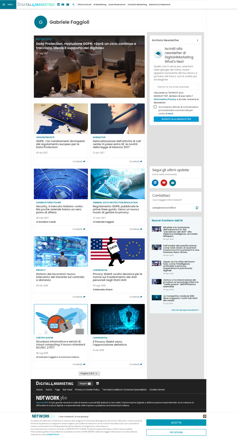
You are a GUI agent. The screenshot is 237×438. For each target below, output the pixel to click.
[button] (8, 4)
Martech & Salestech (159, 4)
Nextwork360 (42, 402)
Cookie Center (157, 389)
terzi (170, 113)
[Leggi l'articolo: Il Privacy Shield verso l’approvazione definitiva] (118, 336)
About (39, 389)
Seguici (84, 383)
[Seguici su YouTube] (164, 183)
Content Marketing (137, 4)
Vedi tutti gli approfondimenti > (185, 310)
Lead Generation (116, 4)
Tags (57, 389)
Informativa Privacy (165, 99)
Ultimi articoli (84, 4)
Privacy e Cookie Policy (87, 389)
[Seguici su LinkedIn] (155, 183)
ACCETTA (176, 422)
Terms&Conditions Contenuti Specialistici (124, 389)
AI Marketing (100, 4)
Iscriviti (176, 119)
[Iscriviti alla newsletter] (172, 183)
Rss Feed (67, 389)
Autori (49, 389)
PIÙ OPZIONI (176, 432)
